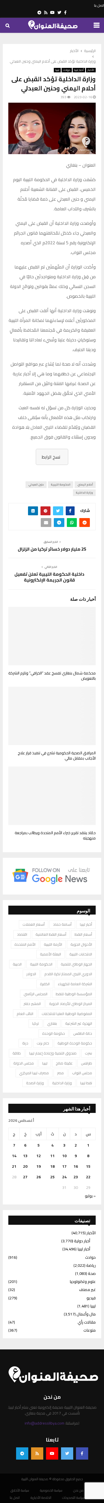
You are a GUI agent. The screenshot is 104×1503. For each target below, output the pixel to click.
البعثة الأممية (50, 954)
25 (52, 1177)
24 (64, 1177)
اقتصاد (22, 934)
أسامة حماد (62, 924)
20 (25, 1166)
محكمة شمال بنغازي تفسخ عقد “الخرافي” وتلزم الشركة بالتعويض (52, 675)
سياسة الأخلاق (20, 1490)
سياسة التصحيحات (73, 1497)
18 (52, 1166)
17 (64, 1166)
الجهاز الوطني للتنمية (76, 964)
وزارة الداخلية (84, 492)
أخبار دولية (82, 1241)
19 (38, 1166)
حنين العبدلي (36, 484)
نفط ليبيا (86, 1083)
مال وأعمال (86, 1314)
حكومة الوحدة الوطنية (74, 1043)
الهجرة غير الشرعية (78, 1023)
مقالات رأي (87, 1322)
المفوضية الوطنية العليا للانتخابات (67, 1013)
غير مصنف (87, 1289)
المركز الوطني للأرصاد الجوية (70, 1003)
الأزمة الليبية (53, 944)
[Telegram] (22, 1453)
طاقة (16, 1053)
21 (14, 1166)
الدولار (31, 973)
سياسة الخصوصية (51, 1490)
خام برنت (43, 1043)
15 (88, 1166)
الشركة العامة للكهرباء (75, 983)
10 (64, 1155)
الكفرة (45, 983)
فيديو (91, 1298)
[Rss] (37, 1453)
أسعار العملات (33, 924)
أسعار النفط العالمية (50, 934)
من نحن (78, 1490)
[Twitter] (67, 1453)
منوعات (89, 1330)
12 (38, 1155)
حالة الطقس (82, 1033)
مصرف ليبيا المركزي (34, 1073)
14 (14, 1155)
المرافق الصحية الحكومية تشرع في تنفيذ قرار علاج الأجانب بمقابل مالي (57, 755)
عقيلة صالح (64, 1063)
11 (52, 1155)
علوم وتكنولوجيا (83, 1281)
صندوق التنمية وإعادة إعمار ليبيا (53, 1053)
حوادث (66, 70)
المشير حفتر (32, 1003)
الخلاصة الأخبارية (41, 1497)
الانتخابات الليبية (80, 954)
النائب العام (25, 1013)
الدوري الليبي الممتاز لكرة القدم (68, 973)
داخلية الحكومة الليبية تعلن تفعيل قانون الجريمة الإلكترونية (49, 577)
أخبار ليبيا (79, 70)
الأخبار (90, 70)
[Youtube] (52, 1453)
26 (38, 1177)
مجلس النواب (82, 1073)
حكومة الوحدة (53, 1033)
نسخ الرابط (51, 457)
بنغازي (52, 1023)
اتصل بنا (99, 5)
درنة (25, 1043)
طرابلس (86, 1063)
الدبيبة (17, 964)
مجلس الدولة (23, 1063)
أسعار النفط (83, 934)
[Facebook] (82, 1453)
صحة (92, 1273)
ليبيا (57, 70)
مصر (60, 1073)
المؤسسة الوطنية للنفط (74, 993)
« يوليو (90, 1195)
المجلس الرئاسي (35, 993)
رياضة (91, 1265)
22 (88, 1177)
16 (75, 1166)
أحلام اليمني (85, 484)
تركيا (35, 1023)
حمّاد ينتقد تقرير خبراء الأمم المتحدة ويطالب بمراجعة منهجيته (55, 835)
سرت (88, 1053)
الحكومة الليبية (60, 484)
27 (25, 1177)
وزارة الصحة (35, 1083)
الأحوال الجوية (81, 944)
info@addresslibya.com (44, 1423)
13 (25, 1155)
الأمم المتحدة (24, 944)
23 (75, 1177)
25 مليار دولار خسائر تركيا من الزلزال (52, 549)
